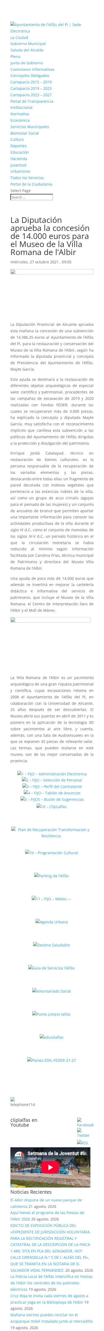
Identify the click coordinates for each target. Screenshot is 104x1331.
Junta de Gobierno (26, 62)
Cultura (17, 139)
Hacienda (18, 158)
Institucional (21, 107)
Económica (20, 120)
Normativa (19, 113)
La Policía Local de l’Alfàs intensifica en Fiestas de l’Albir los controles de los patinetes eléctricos (51, 1283)
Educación (19, 152)
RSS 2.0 (65, 1141)
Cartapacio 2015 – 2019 (31, 81)
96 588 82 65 (58, 1091)
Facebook (62, 1121)
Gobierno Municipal (28, 43)
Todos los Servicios (27, 177)
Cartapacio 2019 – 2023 (31, 88)
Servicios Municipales (29, 126)
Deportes (18, 145)
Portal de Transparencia (31, 101)
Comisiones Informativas (32, 69)
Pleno (15, 56)
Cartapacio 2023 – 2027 (31, 94)
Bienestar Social (24, 133)
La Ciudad (19, 37)
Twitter (65, 1132)
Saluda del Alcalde (26, 50)
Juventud (18, 165)
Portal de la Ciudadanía (31, 184)
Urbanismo (20, 171)
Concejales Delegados (29, 75)
